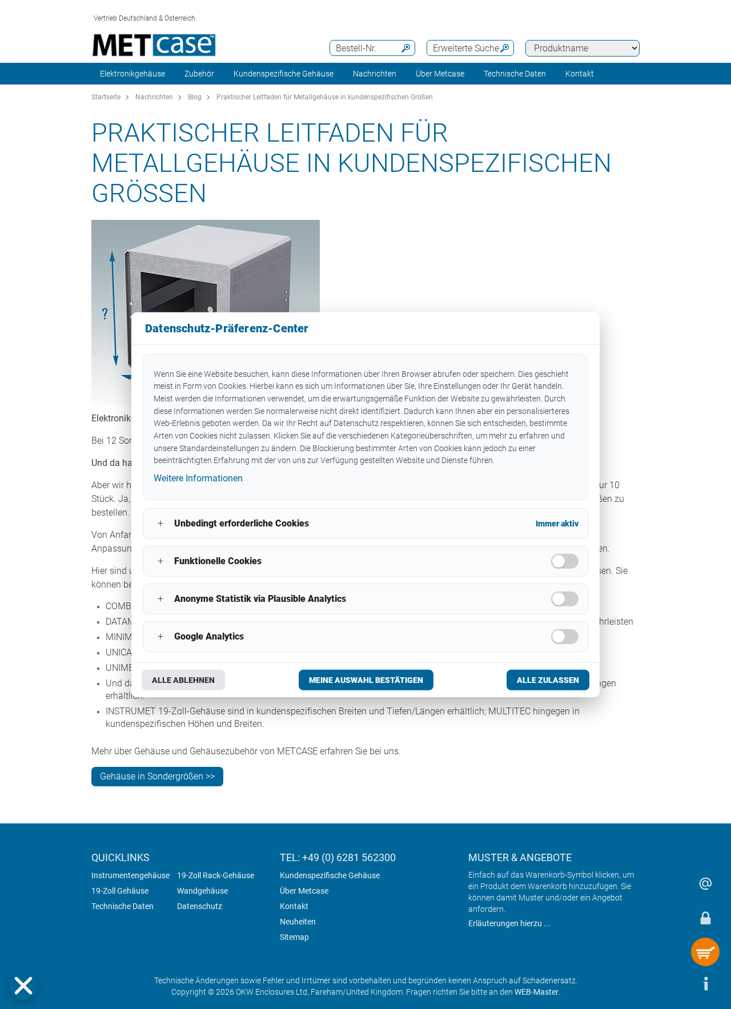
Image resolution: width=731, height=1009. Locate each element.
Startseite (106, 97)
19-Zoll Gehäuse (119, 890)
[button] (23, 985)
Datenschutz (199, 906)
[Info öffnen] (705, 983)
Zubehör (199, 73)
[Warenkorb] (705, 952)
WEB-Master (537, 991)
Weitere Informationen (198, 478)
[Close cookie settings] (23, 985)
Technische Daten (122, 906)
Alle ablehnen (183, 680)
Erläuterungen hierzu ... (509, 923)
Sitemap (294, 937)
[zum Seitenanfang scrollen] (671, 983)
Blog (195, 97)
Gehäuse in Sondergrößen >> (157, 776)
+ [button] (160, 523)
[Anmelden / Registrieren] (705, 917)
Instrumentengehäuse (130, 875)
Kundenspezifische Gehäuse (284, 73)
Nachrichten (374, 73)
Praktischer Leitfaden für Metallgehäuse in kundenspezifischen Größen (324, 97)
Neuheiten (298, 921)
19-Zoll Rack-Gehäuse (215, 875)
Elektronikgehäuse (132, 73)
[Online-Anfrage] (705, 883)
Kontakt (294, 906)
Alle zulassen (548, 680)
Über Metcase (304, 890)
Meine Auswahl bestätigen (366, 680)
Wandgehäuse (202, 890)
